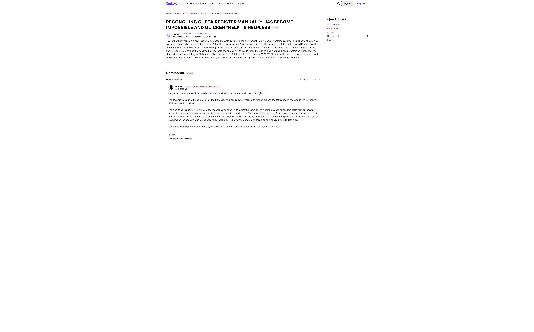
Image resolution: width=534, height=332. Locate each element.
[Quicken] (173, 3)
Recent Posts (333, 28)
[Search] (338, 3)
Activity (330, 32)
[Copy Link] (214, 37)
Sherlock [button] (179, 86)
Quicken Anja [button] (207, 37)
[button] (169, 35)
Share (169, 62)
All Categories (333, 24)
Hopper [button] (176, 34)
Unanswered (347, 36)
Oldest (177, 79)
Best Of (330, 40)
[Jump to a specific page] (319, 79)
